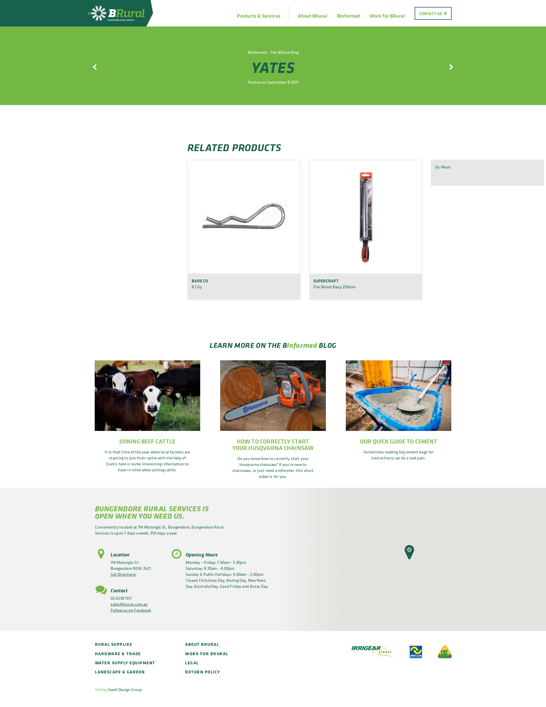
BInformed (348, 16)
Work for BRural (387, 16)
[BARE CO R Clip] (244, 217)
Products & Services (258, 16)
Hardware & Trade (118, 654)
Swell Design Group (125, 689)
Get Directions (123, 574)
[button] (409, 552)
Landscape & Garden (120, 672)
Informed (302, 345)
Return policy (202, 672)
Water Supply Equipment (125, 663)
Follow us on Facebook (131, 610)
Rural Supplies (113, 644)
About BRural (312, 16)
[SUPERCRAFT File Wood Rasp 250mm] (365, 217)
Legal (192, 663)
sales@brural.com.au (129, 604)
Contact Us (430, 13)
